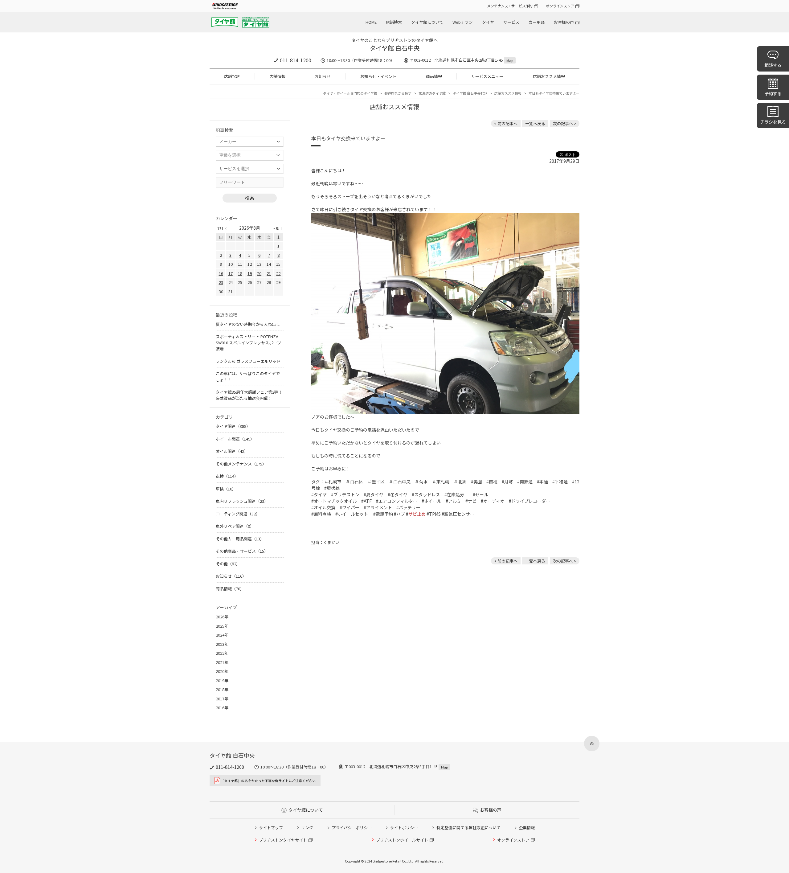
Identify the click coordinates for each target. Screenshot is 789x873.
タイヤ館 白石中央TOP (470, 93)
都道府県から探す (397, 93)
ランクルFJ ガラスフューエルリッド (248, 361)
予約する (773, 93)
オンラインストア (560, 5)
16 (221, 273)
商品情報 (434, 76)
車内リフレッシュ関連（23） (242, 501)
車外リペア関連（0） (235, 526)
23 (221, 282)
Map (509, 60)
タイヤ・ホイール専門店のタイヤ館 (350, 93)
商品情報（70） (230, 589)
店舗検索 (394, 22)
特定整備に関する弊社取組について (468, 827)
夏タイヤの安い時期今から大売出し (248, 324)
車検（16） (226, 489)
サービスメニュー (487, 76)
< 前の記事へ (505, 123)
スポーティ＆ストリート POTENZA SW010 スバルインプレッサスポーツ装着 (248, 342)
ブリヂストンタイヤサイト (283, 840)
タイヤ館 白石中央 (395, 47)
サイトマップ (271, 827)
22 (278, 273)
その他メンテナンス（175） (241, 464)
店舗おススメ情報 (549, 76)
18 (240, 273)
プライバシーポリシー (352, 827)
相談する (773, 65)
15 (278, 264)
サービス (511, 22)
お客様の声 (564, 22)
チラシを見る (773, 122)
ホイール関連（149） (235, 439)
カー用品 (537, 22)
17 (230, 273)
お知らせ (323, 76)
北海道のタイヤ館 (432, 93)
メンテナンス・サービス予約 (510, 5)
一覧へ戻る (535, 123)
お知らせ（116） (231, 576)
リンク (307, 827)
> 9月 (277, 228)
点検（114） (227, 476)
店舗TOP (232, 76)
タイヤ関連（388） (233, 426)
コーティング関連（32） (238, 514)
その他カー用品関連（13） (240, 539)
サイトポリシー (404, 827)
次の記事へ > (564, 123)
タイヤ (488, 22)
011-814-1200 (295, 60)
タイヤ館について (427, 22)
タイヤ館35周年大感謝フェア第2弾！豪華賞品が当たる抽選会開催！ (249, 395)
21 (269, 273)
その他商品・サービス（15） (242, 551)
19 (249, 273)
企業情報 (527, 827)
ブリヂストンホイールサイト (402, 840)
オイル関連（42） (232, 451)
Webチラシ (462, 22)
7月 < (222, 228)
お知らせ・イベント (378, 76)
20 (259, 273)
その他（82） (228, 564)
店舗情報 (277, 76)
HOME (371, 22)
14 (269, 264)
